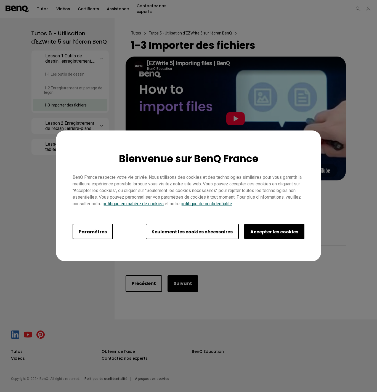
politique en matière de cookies (133, 204)
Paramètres (93, 232)
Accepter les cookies (274, 232)
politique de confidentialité (206, 204)
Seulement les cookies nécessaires (192, 232)
